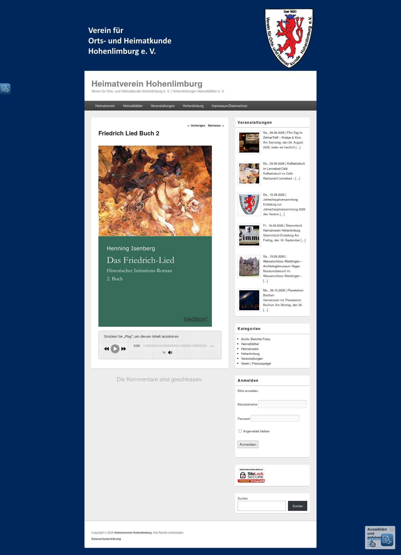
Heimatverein (105, 105)
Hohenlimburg (193, 105)
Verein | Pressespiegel (256, 363)
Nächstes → (216, 125)
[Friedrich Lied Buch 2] (155, 325)
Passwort (244, 418)
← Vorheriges (196, 125)
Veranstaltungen (163, 105)
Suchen (243, 498)
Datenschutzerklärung (106, 539)
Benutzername (247, 404)
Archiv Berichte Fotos (255, 339)
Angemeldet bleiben (256, 431)
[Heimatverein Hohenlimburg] (200, 69)
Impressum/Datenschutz (229, 105)
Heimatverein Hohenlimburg (147, 83)
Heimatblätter (133, 105)
